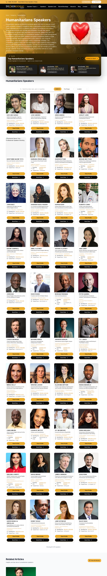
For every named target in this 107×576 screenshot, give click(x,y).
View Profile (16, 128)
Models (8, 255)
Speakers (43, 6)
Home (7, 15)
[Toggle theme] (99, 6)
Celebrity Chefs (34, 120)
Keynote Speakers (10, 573)
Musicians (14, 209)
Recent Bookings (63, 6)
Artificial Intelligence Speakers (13, 346)
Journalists (81, 253)
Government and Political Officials (62, 343)
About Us (73, 6)
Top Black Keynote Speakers (61, 435)
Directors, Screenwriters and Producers (15, 481)
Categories (13, 15)
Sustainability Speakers (36, 573)
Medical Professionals (91, 209)
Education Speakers (40, 209)
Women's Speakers (16, 162)
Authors (81, 164)
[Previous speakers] (78, 58)
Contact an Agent (91, 58)
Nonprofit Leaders (42, 297)
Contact (85, 6)
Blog (79, 6)
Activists (57, 120)
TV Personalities (88, 253)
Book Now (15, 132)
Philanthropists (19, 253)
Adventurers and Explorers (12, 121)
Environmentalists (39, 390)
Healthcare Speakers (35, 164)
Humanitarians (19, 120)
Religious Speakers (11, 120)
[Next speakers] (82, 58)
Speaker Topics (32, 6)
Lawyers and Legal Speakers (42, 252)
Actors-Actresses (88, 120)
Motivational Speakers (84, 344)
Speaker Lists (52, 6)
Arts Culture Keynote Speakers (85, 300)
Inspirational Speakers (83, 347)
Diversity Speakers (66, 434)
